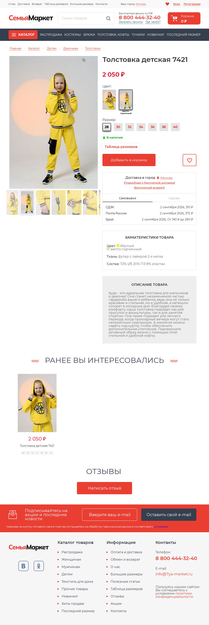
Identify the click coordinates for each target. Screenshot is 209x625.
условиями (161, 526)
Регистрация (192, 4)
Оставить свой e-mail (169, 514)
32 (129, 127)
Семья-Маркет (31, 18)
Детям (67, 574)
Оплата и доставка (126, 552)
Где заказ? (153, 22)
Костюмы (72, 35)
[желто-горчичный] (126, 99)
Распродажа (51, 35)
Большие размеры (81, 4)
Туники (138, 35)
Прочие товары (75, 589)
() (149, 182)
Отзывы (117, 596)
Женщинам (71, 559)
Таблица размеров (56, 4)
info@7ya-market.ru (174, 574)
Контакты (102, 4)
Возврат (37, 4)
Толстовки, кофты (113, 35)
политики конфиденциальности (174, 595)
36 (153, 127)
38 (164, 127)
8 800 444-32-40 (139, 17)
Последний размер (183, 35)
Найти (108, 18)
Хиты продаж (73, 603)
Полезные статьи (125, 581)
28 (107, 127)
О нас (12, 4)
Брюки (89, 35)
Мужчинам (71, 567)
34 (141, 127)
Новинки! (155, 35)
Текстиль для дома (77, 581)
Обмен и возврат (125, 559)
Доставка (24, 4)
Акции (116, 603)
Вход (176, 4)
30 (118, 127)
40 (175, 127)
